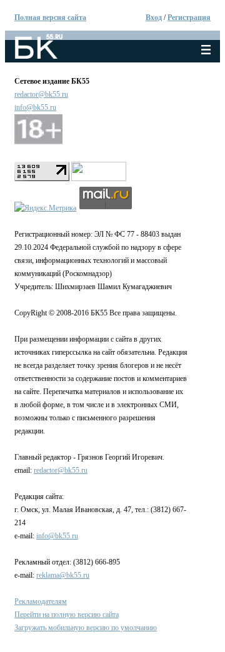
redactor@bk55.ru (41, 94)
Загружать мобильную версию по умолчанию (85, 627)
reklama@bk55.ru (62, 575)
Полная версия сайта (50, 17)
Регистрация (189, 17)
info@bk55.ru (35, 107)
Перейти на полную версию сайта (66, 614)
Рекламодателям (40, 601)
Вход (154, 17)
